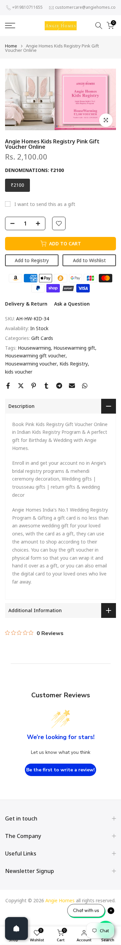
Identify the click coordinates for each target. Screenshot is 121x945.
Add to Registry (32, 260)
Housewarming (34, 348)
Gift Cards (42, 338)
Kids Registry (73, 363)
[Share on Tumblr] (46, 386)
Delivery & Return (26, 304)
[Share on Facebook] (8, 386)
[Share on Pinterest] (34, 386)
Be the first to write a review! (60, 770)
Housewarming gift (74, 348)
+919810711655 (27, 7)
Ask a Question (72, 304)
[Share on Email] (72, 386)
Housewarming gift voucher (35, 355)
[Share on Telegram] (59, 386)
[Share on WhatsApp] (85, 386)
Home (11, 46)
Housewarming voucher (31, 363)
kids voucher (18, 372)
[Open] (16, 928)
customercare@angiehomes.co (85, 7)
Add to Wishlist (89, 260)
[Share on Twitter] (21, 386)
